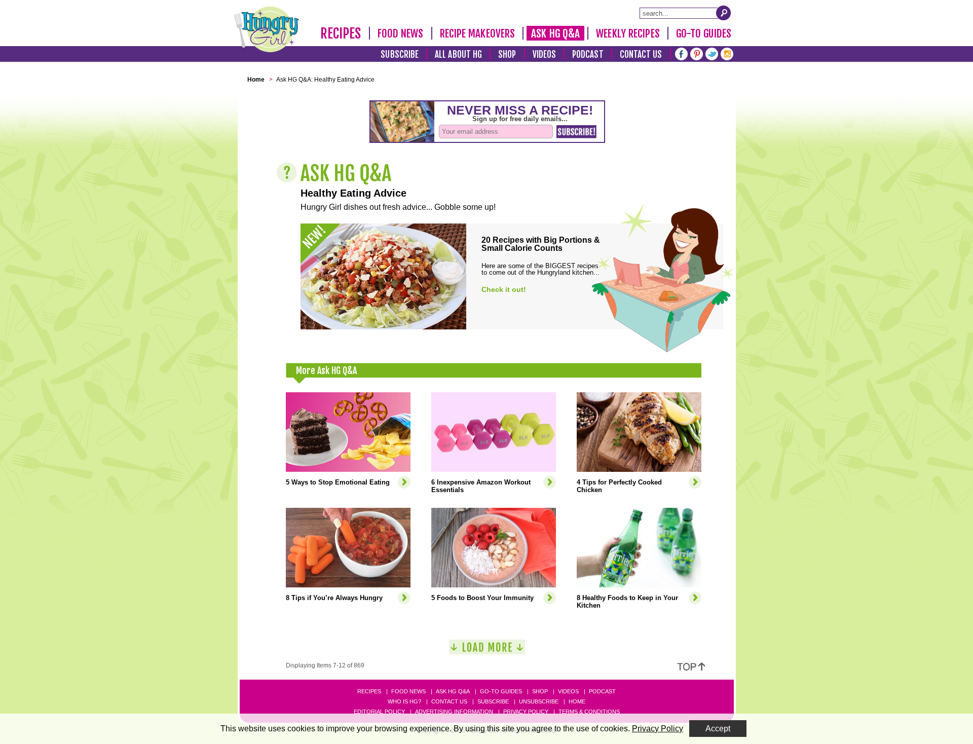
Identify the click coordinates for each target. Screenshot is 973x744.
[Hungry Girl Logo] (266, 29)
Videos (544, 54)
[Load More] (487, 651)
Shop (507, 54)
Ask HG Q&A (555, 33)
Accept (717, 728)
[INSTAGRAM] (727, 53)
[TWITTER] (711, 53)
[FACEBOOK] (681, 53)
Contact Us (641, 54)
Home (577, 701)
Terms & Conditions (589, 712)
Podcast (588, 54)
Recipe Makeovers (477, 33)
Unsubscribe (538, 701)
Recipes (340, 33)
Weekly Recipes (627, 33)
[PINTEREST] (696, 53)
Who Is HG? (404, 701)
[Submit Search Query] (723, 12)
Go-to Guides (501, 691)
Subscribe (400, 54)
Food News (401, 33)
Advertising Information (454, 712)
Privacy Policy (525, 712)
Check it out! (503, 289)
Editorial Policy (379, 712)
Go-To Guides (703, 33)
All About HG (458, 54)
